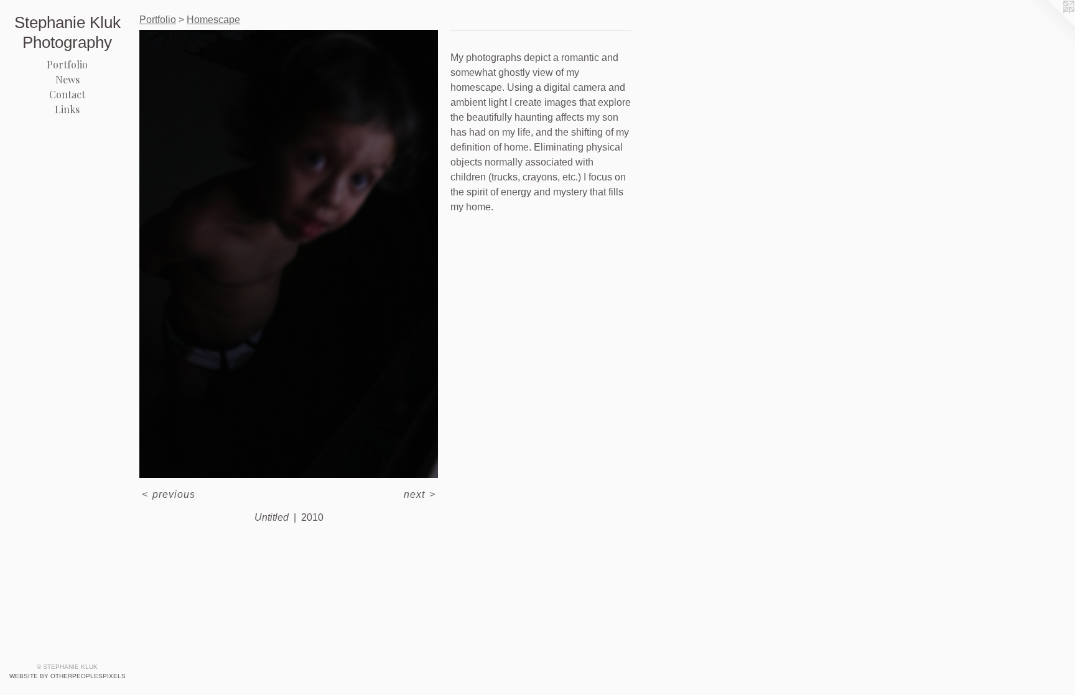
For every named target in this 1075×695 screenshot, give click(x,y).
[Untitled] (288, 254)
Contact (67, 94)
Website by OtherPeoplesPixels (67, 676)
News (67, 79)
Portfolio (67, 64)
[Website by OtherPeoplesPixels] (1050, 25)
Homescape (213, 19)
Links (67, 109)
